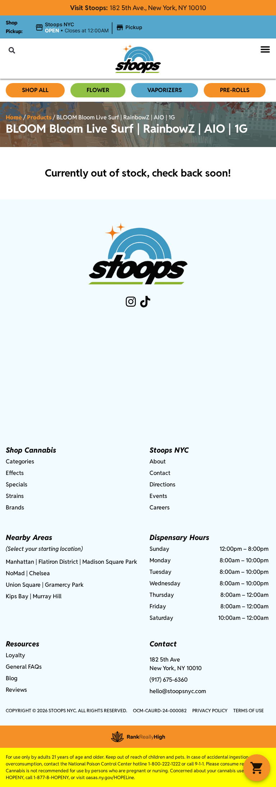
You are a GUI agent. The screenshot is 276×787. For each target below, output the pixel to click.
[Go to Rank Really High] (138, 736)
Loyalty (15, 655)
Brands (15, 507)
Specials (16, 484)
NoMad (15, 573)
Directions (162, 484)
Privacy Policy (209, 711)
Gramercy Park (64, 585)
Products (39, 117)
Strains (15, 496)
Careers (160, 507)
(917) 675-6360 (169, 679)
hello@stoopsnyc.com (178, 691)
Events (158, 496)
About (158, 461)
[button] (89, 28)
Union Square (23, 585)
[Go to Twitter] (145, 301)
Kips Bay (17, 596)
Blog (11, 678)
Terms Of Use (248, 711)
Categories (20, 461)
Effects (15, 473)
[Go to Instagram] (131, 301)
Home (14, 117)
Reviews (16, 690)
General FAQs (24, 667)
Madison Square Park (109, 562)
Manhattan (20, 562)
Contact (160, 473)
